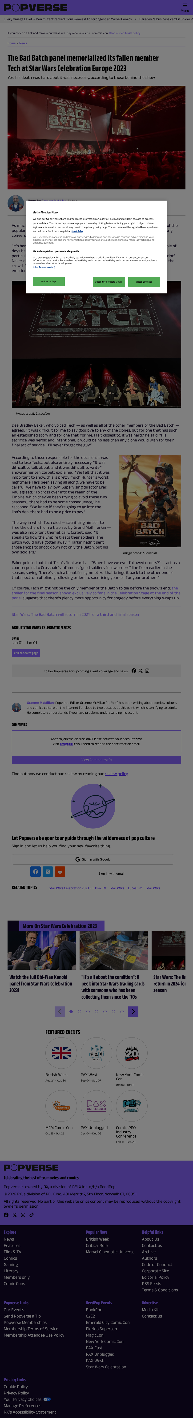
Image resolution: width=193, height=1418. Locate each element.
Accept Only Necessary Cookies (108, 281)
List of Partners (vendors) (44, 266)
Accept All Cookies (144, 281)
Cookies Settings (48, 281)
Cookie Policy (77, 230)
